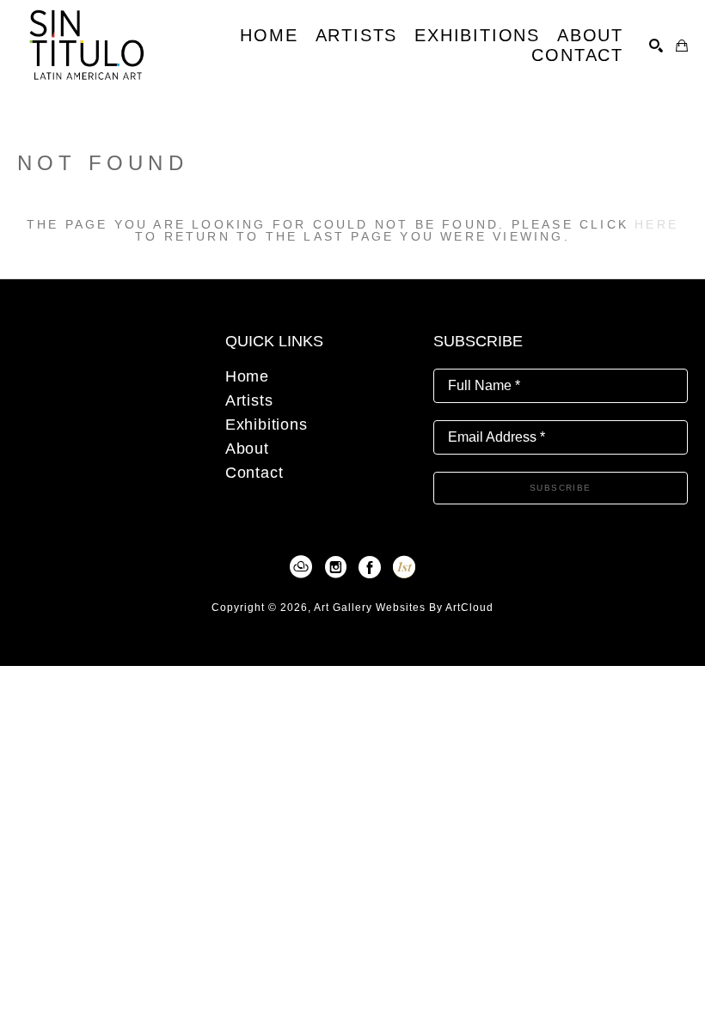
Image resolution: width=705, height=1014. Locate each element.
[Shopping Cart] (682, 45)
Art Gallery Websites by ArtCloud (404, 608)
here (656, 224)
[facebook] (370, 567)
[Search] (656, 45)
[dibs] (404, 567)
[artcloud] (301, 567)
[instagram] (335, 567)
